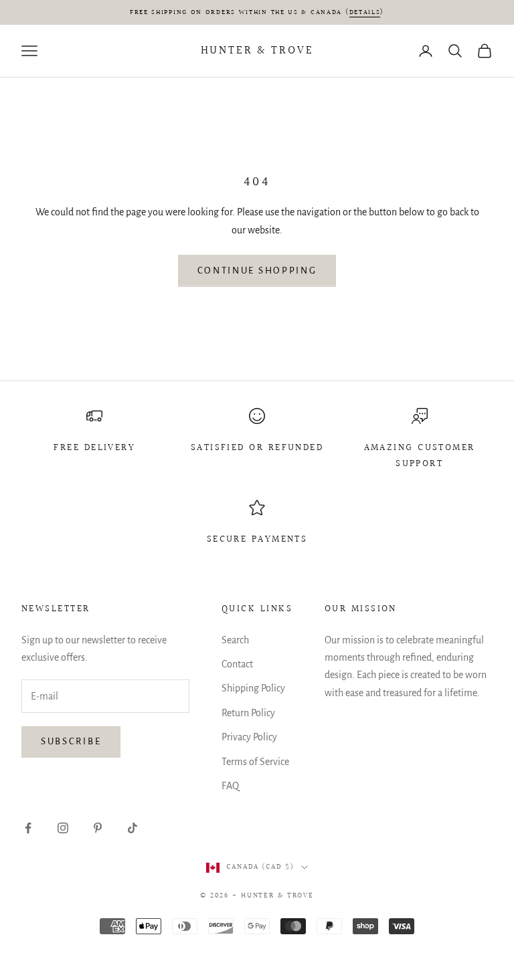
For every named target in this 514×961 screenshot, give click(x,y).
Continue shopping (257, 270)
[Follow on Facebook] (28, 828)
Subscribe (71, 741)
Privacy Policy (249, 737)
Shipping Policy (253, 688)
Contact (237, 664)
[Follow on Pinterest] (97, 828)
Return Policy (248, 713)
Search (235, 640)
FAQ (230, 785)
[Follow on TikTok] (132, 828)
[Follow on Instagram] (63, 828)
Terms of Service (255, 761)
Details (365, 12)
